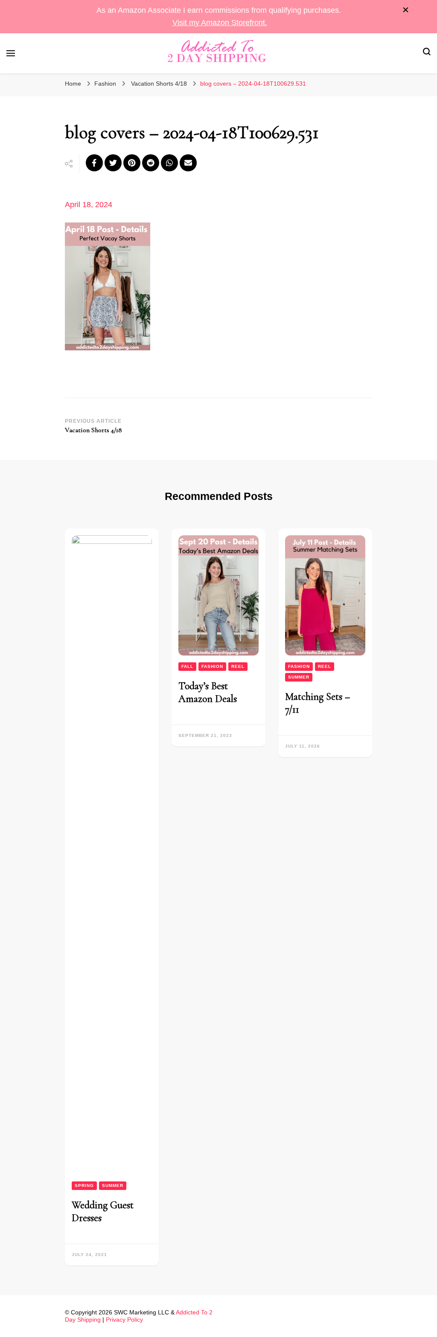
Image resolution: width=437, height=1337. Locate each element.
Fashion (105, 83)
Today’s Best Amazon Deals (207, 692)
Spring (84, 1185)
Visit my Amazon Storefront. (219, 22)
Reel (238, 666)
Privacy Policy (124, 1319)
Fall (187, 666)
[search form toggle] (427, 53)
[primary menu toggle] (10, 53)
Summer (112, 1185)
